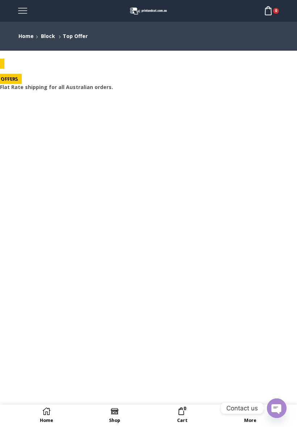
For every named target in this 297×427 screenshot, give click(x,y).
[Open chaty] (276, 408)
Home (26, 36)
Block (48, 36)
